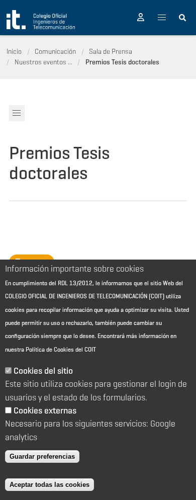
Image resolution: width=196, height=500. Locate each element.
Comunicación (55, 51)
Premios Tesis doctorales (122, 61)
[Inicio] (41, 19)
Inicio (14, 51)
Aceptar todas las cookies (49, 484)
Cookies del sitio (43, 370)
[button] (140, 17)
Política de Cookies (50, 349)
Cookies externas (45, 410)
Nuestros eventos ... (43, 61)
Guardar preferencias (42, 456)
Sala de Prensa (110, 51)
